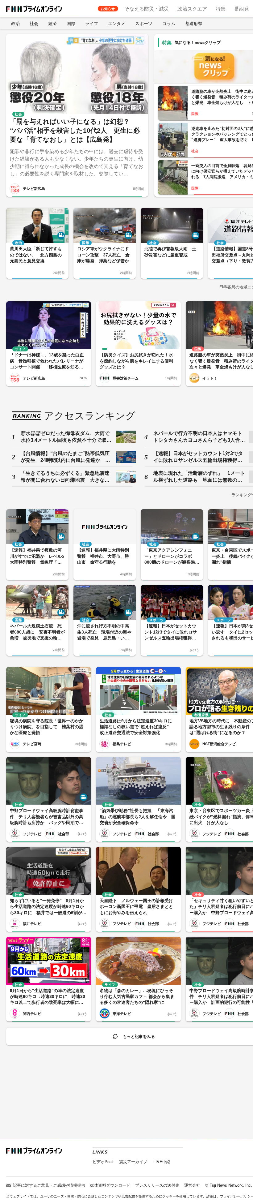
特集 (221, 8)
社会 (34, 23)
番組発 (241, 8)
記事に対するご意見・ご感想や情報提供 (49, 1185)
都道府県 (193, 23)
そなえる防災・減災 (146, 8)
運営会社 (192, 1185)
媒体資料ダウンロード (110, 1185)
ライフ (91, 23)
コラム (168, 23)
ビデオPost (103, 1161)
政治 (15, 23)
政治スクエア (192, 8)
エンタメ (116, 23)
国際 (71, 23)
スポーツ (143, 23)
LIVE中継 (161, 1161)
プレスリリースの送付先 (157, 1185)
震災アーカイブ (133, 1161)
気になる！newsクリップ (198, 42)
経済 (52, 23)
